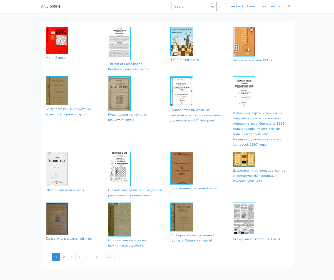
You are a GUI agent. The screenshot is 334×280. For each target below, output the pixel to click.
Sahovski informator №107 (253, 60)
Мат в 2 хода (56, 57)
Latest (252, 6)
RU (289, 6)
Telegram (276, 6)
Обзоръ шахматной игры (65, 190)
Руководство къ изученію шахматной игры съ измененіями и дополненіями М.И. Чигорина (196, 115)
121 (97, 256)
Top (263, 6)
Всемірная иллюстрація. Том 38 (257, 239)
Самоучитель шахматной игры (193, 188)
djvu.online (51, 6)
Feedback (236, 6)
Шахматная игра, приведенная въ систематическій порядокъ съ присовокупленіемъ (259, 175)
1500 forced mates (184, 59)
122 (109, 256)
